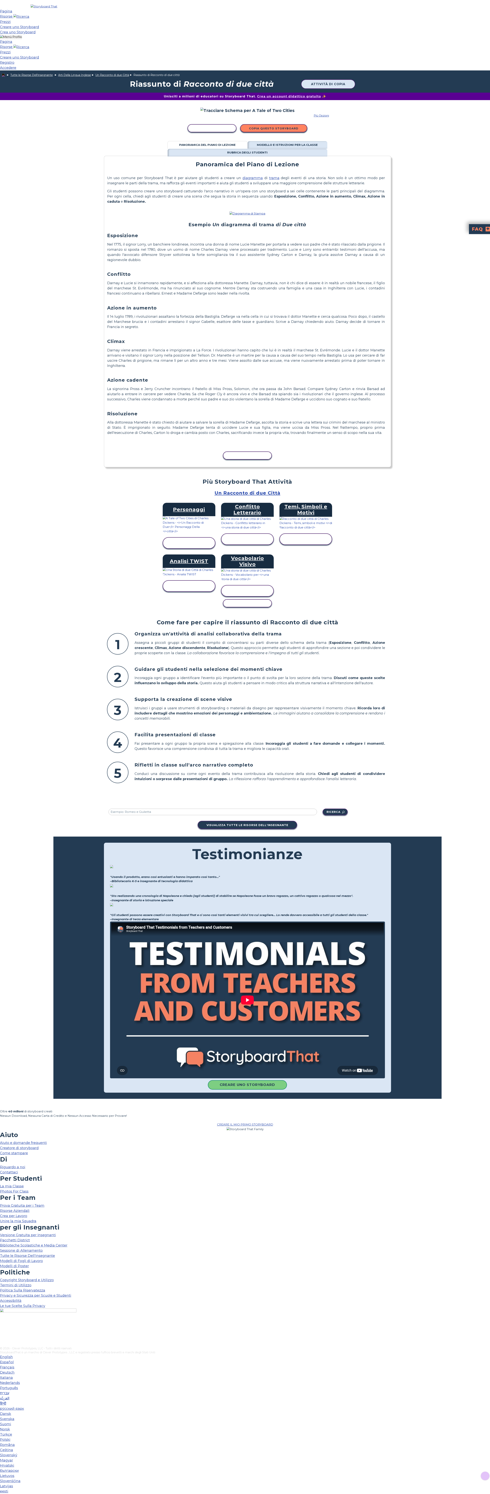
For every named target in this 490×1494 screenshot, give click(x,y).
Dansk (5, 1414)
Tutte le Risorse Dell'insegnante (31, 75)
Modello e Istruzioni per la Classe (287, 145)
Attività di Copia (328, 84)
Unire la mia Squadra (18, 1221)
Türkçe (6, 1434)
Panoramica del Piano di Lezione (207, 145)
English (6, 1357)
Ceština (6, 1450)
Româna (7, 1445)
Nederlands (10, 1383)
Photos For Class (14, 1191)
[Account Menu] (11, 37)
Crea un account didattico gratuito (289, 96)
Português (9, 1388)
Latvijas (6, 1486)
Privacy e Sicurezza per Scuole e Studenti (35, 1295)
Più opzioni (321, 115)
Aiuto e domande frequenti (23, 1143)
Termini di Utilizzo (15, 1285)
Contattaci (9, 1172)
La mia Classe (12, 1186)
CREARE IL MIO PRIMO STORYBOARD (245, 1124)
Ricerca (334, 812)
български (9, 1471)
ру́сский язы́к (12, 1409)
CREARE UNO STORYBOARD (247, 1085)
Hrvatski (7, 1465)
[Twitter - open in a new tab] (2, 1337)
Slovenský (8, 1455)
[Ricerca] (21, 16)
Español (7, 1362)
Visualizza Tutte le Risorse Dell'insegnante (247, 825)
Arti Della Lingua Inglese (74, 75)
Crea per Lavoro (13, 1216)
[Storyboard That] (44, 6)
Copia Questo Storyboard (273, 128)
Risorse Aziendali (14, 1211)
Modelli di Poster (14, 1266)
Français (7, 1367)
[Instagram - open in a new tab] (2, 1331)
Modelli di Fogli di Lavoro (21, 1261)
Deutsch (7, 1372)
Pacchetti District (15, 1240)
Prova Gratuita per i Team (22, 1205)
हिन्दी (3, 1403)
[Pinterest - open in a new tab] (2, 1344)
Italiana (6, 1378)
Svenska (7, 1419)
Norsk (5, 1429)
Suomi (5, 1424)
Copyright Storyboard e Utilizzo (27, 1280)
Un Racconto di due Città (112, 75)
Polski (5, 1440)
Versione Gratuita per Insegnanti (28, 1235)
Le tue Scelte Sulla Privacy (22, 1306)
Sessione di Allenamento (21, 1250)
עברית (4, 1393)
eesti (4, 1491)
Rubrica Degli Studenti (247, 152)
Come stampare (14, 1153)
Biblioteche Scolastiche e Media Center (33, 1245)
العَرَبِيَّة (4, 1398)
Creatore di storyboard (19, 1148)
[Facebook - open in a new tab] (2, 1325)
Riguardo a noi (12, 1167)
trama (274, 178)
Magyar (6, 1460)
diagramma (253, 178)
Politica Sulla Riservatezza (22, 1290)
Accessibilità (10, 1301)
